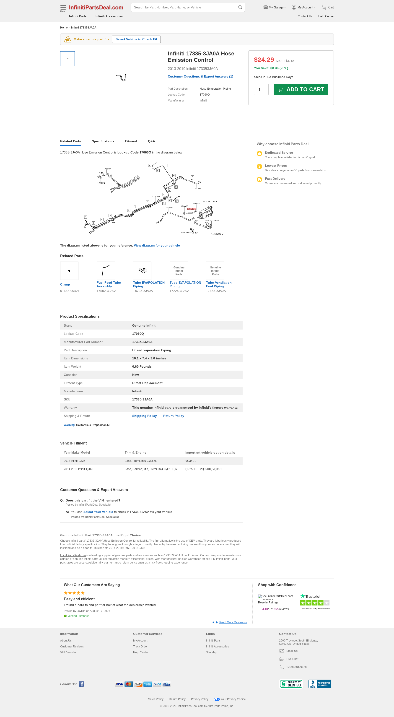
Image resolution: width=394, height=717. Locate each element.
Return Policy (173, 416)
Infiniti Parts (77, 16)
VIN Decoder (68, 652)
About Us (66, 640)
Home (64, 27)
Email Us (292, 650)
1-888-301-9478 (296, 667)
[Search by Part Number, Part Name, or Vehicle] (240, 7)
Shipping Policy (144, 416)
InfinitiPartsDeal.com (73, 555)
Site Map (211, 652)
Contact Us (305, 16)
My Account (140, 640)
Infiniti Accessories (109, 16)
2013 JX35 (138, 548)
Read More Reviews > (233, 622)
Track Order (140, 646)
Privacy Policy (199, 699)
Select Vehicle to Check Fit (136, 39)
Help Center (326, 16)
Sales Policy (155, 699)
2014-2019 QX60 (119, 548)
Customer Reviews (72, 646)
